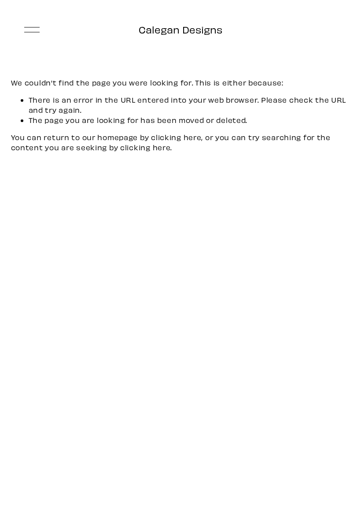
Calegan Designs (180, 29)
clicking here (176, 137)
